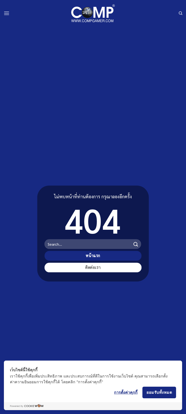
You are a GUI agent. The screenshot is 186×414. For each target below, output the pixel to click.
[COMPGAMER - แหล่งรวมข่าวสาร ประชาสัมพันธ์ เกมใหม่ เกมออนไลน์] (93, 13)
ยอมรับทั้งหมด (159, 392)
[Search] (180, 13)
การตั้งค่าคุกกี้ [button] (126, 392)
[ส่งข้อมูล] (135, 244)
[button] (6, 13)
